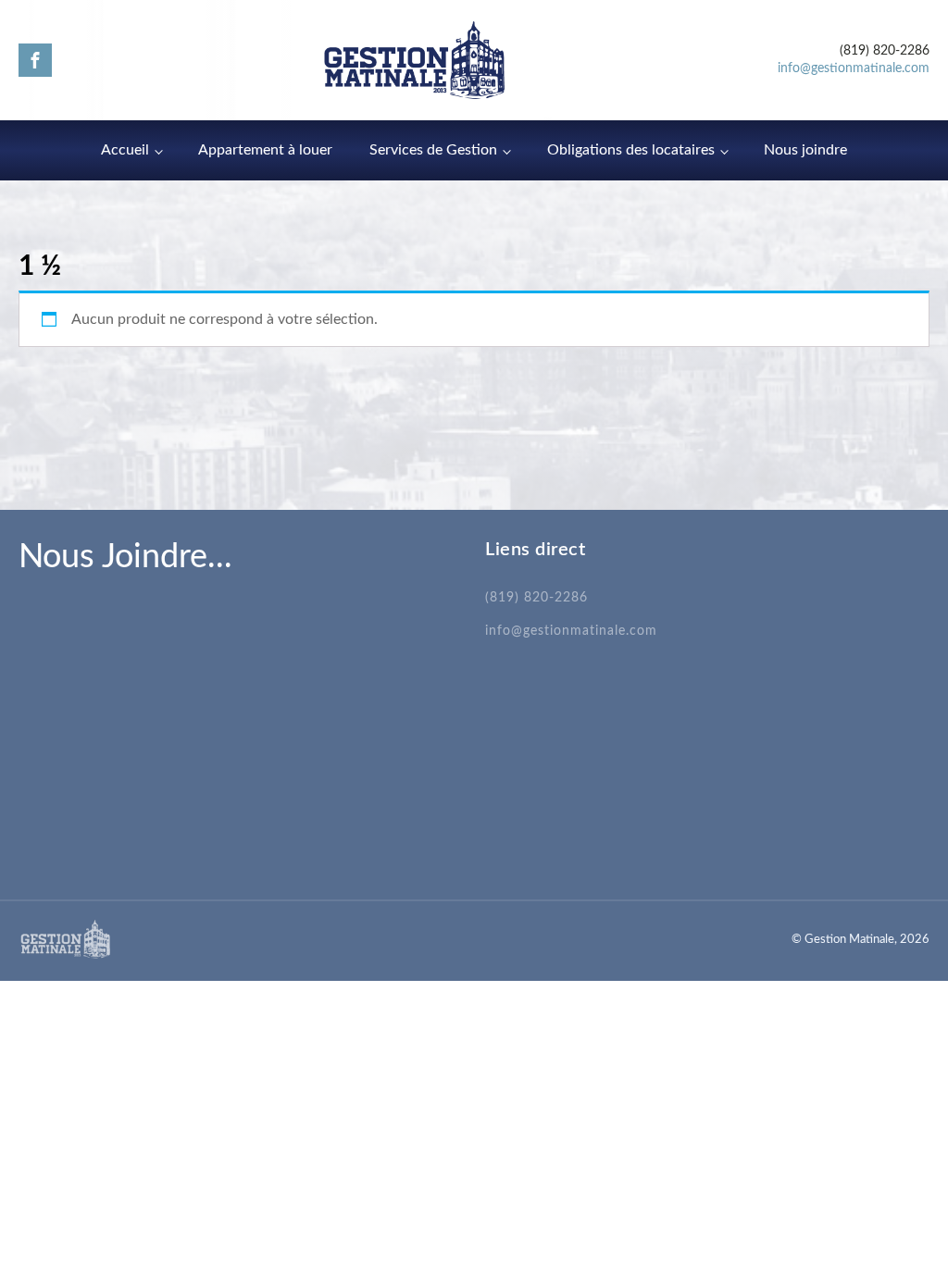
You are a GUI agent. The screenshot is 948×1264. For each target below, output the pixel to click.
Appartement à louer (265, 150)
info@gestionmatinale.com (853, 68)
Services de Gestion (433, 150)
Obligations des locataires (631, 150)
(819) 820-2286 (536, 597)
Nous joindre (805, 150)
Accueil (125, 150)
